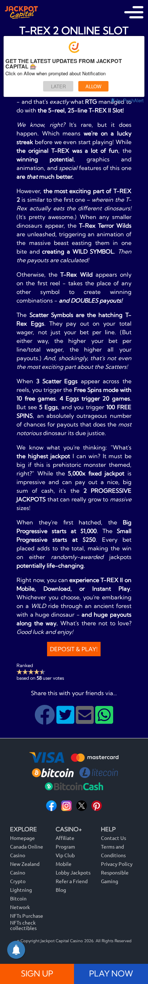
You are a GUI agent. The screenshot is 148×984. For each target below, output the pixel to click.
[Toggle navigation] (134, 12)
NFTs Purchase (26, 915)
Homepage (22, 837)
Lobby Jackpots (73, 872)
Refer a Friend (72, 881)
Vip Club (65, 855)
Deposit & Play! (74, 649)
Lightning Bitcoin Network (21, 898)
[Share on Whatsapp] (104, 720)
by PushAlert (130, 100)
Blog (61, 889)
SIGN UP (37, 974)
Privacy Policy (117, 863)
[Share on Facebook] (45, 720)
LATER (58, 86)
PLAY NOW (111, 974)
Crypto (18, 881)
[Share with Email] (85, 720)
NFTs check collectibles (23, 925)
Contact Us (113, 838)
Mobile (63, 863)
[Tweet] (66, 720)
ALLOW (93, 86)
